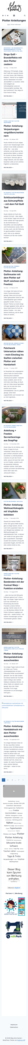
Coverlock (9, 805)
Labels (21, 817)
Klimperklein (8, 818)
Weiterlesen (8, 96)
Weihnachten (13, 862)
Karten (8, 815)
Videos (19, 344)
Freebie (16, 810)
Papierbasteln (16, 828)
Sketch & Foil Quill (17, 51)
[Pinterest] (8, 15)
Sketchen (11, 848)
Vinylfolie (20, 501)
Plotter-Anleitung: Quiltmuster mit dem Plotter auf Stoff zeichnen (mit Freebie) (14, 278)
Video (15, 859)
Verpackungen (8, 859)
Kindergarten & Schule (16, 815)
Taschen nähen (9, 851)
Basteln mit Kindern (8, 803)
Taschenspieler (20, 851)
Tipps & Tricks (13, 856)
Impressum (14, 1024)
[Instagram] (5, 15)
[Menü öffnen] (14, 15)
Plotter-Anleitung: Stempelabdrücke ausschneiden (13, 657)
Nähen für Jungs (9, 826)
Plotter (20, 833)
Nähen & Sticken (18, 343)
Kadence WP (21, 1040)
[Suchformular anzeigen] (24, 15)
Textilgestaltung (14, 853)
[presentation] (14, 37)
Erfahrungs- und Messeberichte (13, 48)
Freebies (16, 266)
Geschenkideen (10, 813)
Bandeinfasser (11, 801)
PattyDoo (18, 831)
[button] (14, 791)
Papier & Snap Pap (9, 121)
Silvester (6, 848)
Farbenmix (20, 808)
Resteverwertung (17, 840)
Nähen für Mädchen (19, 825)
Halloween (20, 813)
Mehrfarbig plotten (17, 820)
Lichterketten (8, 820)
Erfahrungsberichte (10, 49)
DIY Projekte (7, 192)
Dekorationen (17, 805)
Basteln (17, 801)
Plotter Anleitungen (18, 192)
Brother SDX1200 (8, 266)
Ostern (7, 828)
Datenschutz (14, 1027)
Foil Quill (10, 810)
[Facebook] (3, 15)
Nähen (9, 822)
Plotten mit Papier (9, 834)
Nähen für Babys (17, 823)
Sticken (21, 848)
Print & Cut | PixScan (18, 648)
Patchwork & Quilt (11, 830)
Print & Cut (9, 840)
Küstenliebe (16, 818)
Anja (7, 67)
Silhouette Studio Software (13, 844)
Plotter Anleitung (14, 837)
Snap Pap (16, 848)
